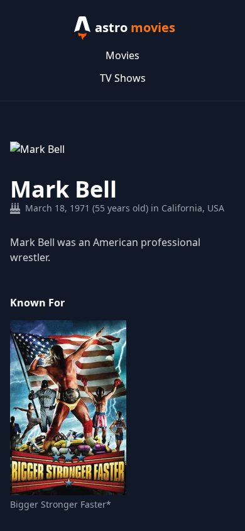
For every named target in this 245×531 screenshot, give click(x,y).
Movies (122, 55)
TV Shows (123, 78)
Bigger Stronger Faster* (60, 504)
